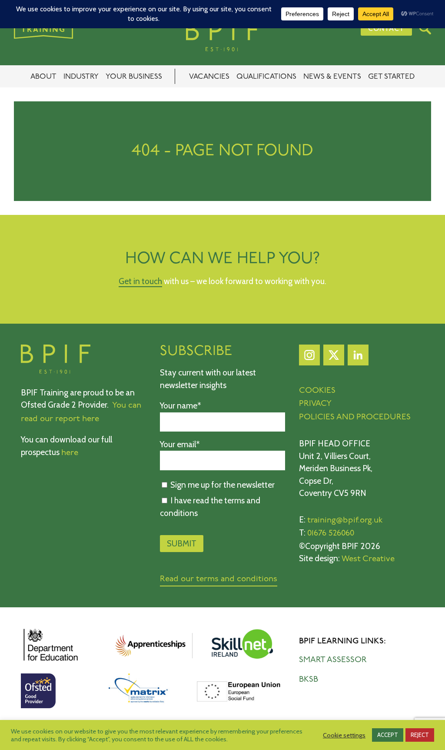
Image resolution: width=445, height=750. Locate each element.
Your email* (180, 444)
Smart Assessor (333, 660)
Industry (81, 76)
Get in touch (140, 281)
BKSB (308, 680)
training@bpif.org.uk (345, 520)
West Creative (368, 559)
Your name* (180, 406)
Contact (386, 28)
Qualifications (266, 76)
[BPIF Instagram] (309, 357)
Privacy (315, 404)
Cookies (317, 391)
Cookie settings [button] (344, 735)
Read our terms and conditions (218, 579)
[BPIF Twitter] (333, 357)
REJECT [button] (420, 734)
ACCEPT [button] (387, 734)
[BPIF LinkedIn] (358, 357)
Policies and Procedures (355, 417)
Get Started (391, 76)
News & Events (332, 76)
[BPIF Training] (222, 36)
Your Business (134, 76)
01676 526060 (330, 533)
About (43, 76)
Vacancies (209, 76)
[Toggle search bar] (425, 28)
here (69, 453)
